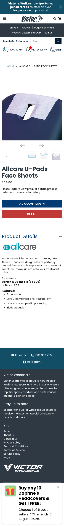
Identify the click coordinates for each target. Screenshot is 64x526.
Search (8, 431)
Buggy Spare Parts (44, 27)
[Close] (58, 487)
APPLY (48, 32)
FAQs (7, 457)
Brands (14, 27)
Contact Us (11, 439)
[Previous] (22, 145)
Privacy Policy (12, 442)
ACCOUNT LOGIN (31, 204)
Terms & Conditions (16, 446)
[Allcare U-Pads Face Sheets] (32, 110)
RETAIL (32, 214)
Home (10, 66)
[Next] (41, 145)
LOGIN (37, 32)
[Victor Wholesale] (32, 19)
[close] (60, 7)
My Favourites (38, 49)
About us (9, 435)
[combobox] (43, 41)
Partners (26, 27)
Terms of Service (14, 450)
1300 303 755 (15, 49)
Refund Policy (12, 454)
